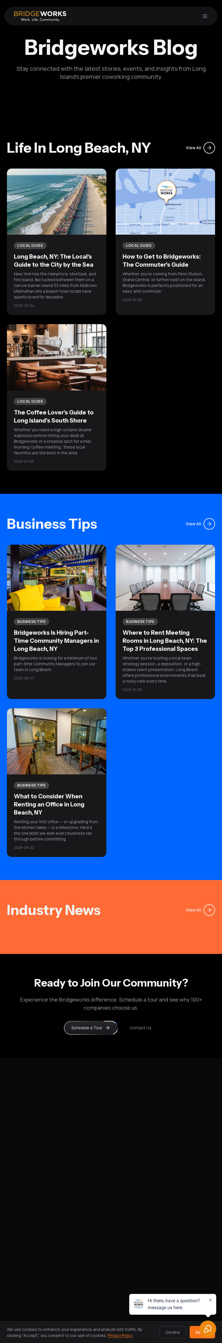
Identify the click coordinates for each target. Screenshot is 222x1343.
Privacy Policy (120, 1335)
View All (193, 147)
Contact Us (140, 1027)
